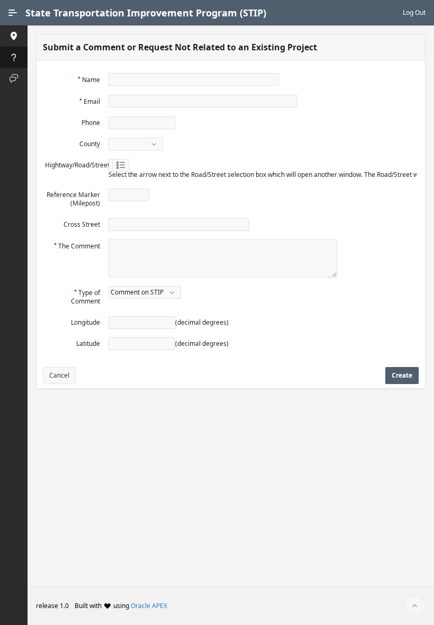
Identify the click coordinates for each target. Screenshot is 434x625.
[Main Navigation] (12, 12)
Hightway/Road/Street (77, 164)
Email (92, 101)
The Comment (79, 246)
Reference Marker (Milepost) (73, 199)
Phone (91, 122)
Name (91, 79)
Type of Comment (85, 297)
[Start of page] (415, 606)
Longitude (85, 322)
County (89, 143)
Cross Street (82, 224)
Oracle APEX (149, 605)
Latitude (88, 343)
